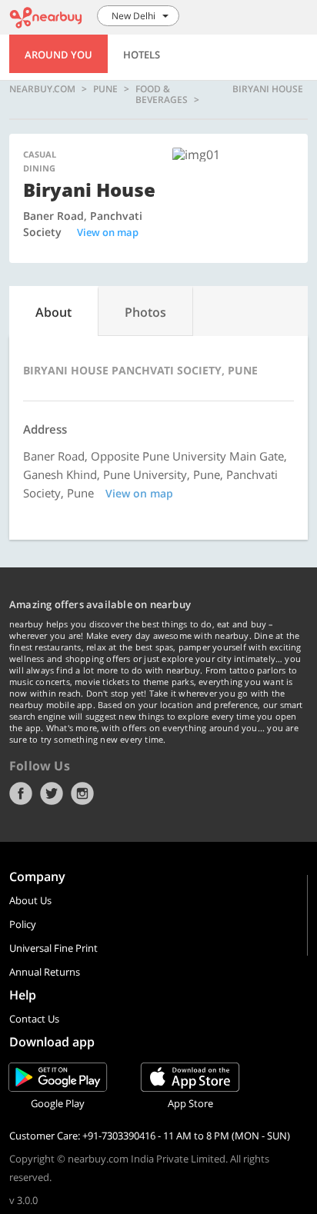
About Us (30, 900)
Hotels (141, 55)
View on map (107, 232)
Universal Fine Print (53, 948)
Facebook (20, 793)
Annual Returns (44, 972)
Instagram (82, 793)
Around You (58, 55)
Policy (22, 924)
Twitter (51, 793)
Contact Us (34, 1019)
